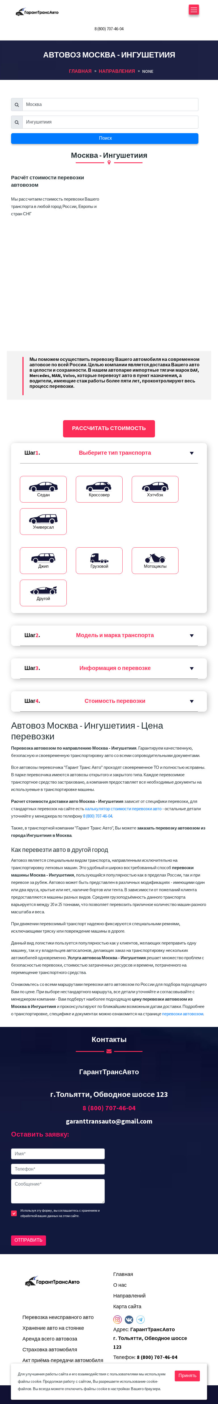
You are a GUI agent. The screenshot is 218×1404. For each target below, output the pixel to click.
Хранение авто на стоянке (53, 1328)
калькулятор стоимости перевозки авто (123, 809)
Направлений (129, 1296)
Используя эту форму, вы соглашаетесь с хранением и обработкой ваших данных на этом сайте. (60, 1213)
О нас (120, 1285)
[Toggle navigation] (193, 11)
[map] (160, 1195)
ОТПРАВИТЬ (28, 1240)
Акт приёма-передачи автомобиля (62, 1360)
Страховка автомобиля (49, 1349)
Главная (123, 1274)
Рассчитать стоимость (109, 428)
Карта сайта (127, 1306)
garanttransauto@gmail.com (109, 1121)
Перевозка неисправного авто (58, 1317)
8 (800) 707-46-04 (109, 29)
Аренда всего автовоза (49, 1339)
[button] (109, 453)
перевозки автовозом (182, 1014)
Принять (187, 1376)
